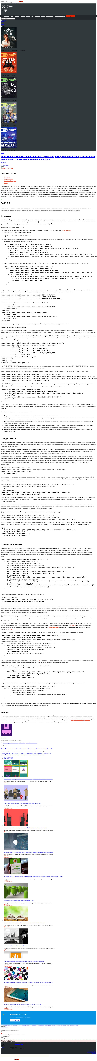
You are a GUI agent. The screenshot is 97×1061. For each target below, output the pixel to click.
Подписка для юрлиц (92, 1051)
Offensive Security (53, 627)
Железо (23, 16)
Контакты (94, 1053)
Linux (12, 16)
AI (32, 16)
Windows (6, 16)
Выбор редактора (15, 743)
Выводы (6, 183)
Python (28, 16)
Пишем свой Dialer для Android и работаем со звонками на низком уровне (22, 803)
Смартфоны (26, 743)
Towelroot (73, 625)
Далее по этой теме (8, 757)
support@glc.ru (20, 1042)
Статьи (31, 743)
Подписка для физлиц (91, 1049)
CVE (10, 629)
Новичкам (37, 16)
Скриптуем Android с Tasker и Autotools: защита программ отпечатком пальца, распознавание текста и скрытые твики (33, 876)
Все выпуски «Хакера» (47, 16)
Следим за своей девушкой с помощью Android (15, 945)
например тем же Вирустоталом (80, 720)
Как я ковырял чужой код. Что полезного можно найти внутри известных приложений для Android (28, 779)
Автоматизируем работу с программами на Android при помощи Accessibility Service (25, 827)
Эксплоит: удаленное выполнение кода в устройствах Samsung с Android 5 (22, 1004)
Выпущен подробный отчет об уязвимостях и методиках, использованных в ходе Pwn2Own (26, 753)
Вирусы (9, 743)
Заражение (7, 177)
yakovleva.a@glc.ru (18, 1044)
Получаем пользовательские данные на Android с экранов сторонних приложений (24, 961)
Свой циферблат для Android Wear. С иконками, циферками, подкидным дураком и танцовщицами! (28, 982)
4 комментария (4, 165)
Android (17, 16)
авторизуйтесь (4, 1027)
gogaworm (3, 162)
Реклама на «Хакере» (60, 16)
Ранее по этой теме (8, 758)
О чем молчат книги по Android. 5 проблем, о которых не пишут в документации (24, 922)
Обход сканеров (8, 179)
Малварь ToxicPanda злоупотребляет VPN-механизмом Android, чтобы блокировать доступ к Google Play (27, 748)
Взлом (2, 153)
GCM (38, 660)
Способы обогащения (10, 181)
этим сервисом (66, 230)
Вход (95, 2)
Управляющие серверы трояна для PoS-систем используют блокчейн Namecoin (22, 754)
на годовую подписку (18, 2)
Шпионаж (35, 743)
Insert (16, 1059)
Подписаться (15, 1020)
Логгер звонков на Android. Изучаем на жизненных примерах (19, 900)
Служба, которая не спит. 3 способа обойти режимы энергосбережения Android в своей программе (28, 852)
